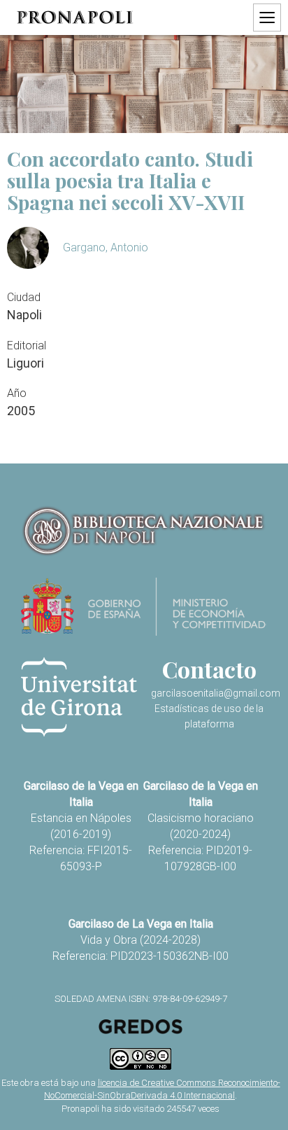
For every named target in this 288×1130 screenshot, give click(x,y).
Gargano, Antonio (105, 247)
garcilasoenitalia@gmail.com (215, 693)
